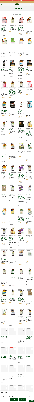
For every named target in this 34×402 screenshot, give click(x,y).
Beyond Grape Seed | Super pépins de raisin (4, 276)
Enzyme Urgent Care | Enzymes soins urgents (12, 151)
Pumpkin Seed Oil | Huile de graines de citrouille (21, 297)
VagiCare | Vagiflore (4, 333)
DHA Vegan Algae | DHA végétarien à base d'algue (29, 193)
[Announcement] (17, 0)
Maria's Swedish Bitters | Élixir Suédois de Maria (4, 236)
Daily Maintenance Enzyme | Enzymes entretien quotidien (21, 69)
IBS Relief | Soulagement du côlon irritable (29, 372)
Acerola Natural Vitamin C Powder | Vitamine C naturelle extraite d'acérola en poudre (21, 196)
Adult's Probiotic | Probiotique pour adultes (4, 173)
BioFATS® (2, 68)
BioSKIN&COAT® (21, 129)
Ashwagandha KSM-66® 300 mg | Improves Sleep (29, 217)
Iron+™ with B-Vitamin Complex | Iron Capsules (29, 91)
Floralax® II (28, 236)
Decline (22, 399)
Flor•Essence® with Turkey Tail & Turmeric (29, 154)
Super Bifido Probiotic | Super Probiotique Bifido (4, 216)
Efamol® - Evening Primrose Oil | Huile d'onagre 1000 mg (12, 216)
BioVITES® (11, 68)
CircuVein (11, 128)
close (2, 0)
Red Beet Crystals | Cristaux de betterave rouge (4, 90)
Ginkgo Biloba (28, 353)
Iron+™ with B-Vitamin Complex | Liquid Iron (21, 28)
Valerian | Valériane (29, 392)
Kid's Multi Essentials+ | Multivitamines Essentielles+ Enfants (11, 237)
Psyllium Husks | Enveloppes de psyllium (3, 373)
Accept (14, 399)
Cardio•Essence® (12, 296)
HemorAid (11, 192)
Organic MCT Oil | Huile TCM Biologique (21, 110)
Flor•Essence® (11, 27)
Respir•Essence (29, 315)
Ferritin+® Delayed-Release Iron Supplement (4, 28)
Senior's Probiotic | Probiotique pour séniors (4, 110)
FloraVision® (20, 275)
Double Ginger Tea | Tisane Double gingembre (4, 315)
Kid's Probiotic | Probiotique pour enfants (4, 297)
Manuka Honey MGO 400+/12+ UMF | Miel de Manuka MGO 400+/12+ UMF (12, 316)
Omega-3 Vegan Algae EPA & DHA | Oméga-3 (12, 173)
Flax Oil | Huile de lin (4, 128)
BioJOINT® (28, 68)
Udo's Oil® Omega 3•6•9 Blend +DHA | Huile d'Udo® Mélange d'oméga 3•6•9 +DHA (4, 48)
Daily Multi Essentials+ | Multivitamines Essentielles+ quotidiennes (28, 131)
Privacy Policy (11, 396)
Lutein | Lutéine (3, 257)
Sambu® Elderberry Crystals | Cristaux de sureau (21, 236)
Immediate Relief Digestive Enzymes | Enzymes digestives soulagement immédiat (21, 48)
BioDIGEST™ (11, 110)
